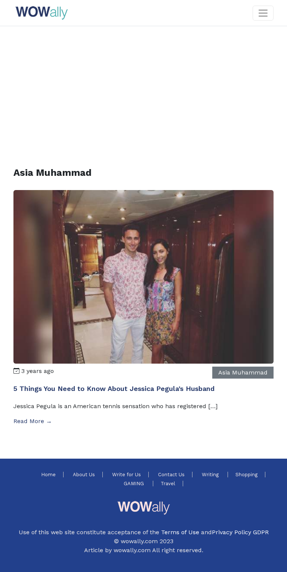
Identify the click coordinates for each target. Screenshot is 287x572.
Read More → (32, 421)
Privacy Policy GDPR (240, 532)
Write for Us (126, 474)
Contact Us (171, 474)
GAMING (134, 483)
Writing (211, 474)
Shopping (246, 474)
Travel (168, 483)
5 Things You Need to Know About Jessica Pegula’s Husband (114, 388)
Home (48, 474)
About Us (84, 474)
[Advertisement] (143, 87)
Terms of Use (180, 532)
